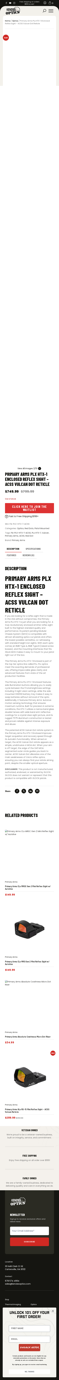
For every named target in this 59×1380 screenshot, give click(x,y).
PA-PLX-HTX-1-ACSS (21, 532)
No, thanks (29, 1372)
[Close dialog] (53, 1311)
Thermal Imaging (13, 1304)
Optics (15, 21)
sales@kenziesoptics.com (18, 1283)
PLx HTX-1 (36, 532)
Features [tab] (11, 555)
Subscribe (29, 1241)
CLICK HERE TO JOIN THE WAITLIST (29, 508)
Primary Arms (11, 535)
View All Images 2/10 (27, 468)
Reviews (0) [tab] (28, 555)
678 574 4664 (12, 1280)
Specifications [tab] (33, 548)
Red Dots (29, 528)
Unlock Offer (29, 1347)
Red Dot (29, 535)
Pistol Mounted (42, 528)
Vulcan (45, 532)
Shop (7, 1299)
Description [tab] (13, 548)
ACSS (21, 535)
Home (7, 21)
